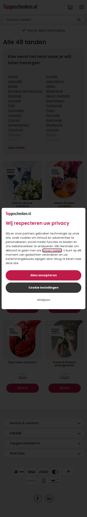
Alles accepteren (43, 275)
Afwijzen (43, 300)
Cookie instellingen (43, 288)
